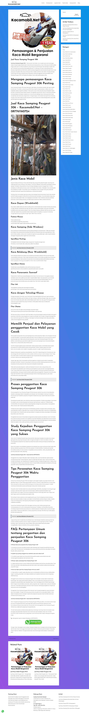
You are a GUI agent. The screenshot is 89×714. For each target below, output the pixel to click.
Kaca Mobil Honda (67, 90)
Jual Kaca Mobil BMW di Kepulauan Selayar (68, 705)
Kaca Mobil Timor (66, 142)
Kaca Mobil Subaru (67, 136)
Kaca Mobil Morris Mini (68, 115)
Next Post (56, 638)
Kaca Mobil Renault (67, 129)
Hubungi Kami (73, 3)
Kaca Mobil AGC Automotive (69, 51)
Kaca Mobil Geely (66, 86)
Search (64, 12)
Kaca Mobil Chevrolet (67, 66)
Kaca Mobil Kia (66, 101)
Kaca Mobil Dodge (67, 78)
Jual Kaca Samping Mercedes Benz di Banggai (69, 708)
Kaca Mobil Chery (67, 64)
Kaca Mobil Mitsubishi (67, 113)
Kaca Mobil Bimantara (68, 58)
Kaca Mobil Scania (67, 133)
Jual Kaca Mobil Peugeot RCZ (19, 671)
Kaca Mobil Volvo (66, 146)
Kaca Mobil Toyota (67, 144)
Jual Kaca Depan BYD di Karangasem (67, 703)
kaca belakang (30, 255)
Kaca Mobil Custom (67, 70)
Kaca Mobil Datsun (67, 76)
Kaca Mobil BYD (66, 62)
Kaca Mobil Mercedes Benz (69, 109)
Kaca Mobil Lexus (67, 105)
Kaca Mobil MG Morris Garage (69, 111)
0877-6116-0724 (41, 705)
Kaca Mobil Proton (67, 127)
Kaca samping (14, 230)
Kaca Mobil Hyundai (67, 92)
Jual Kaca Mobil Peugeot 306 (42, 671)
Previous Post (12, 638)
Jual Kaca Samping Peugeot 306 (18, 63)
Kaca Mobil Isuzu (66, 95)
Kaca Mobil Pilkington (67, 125)
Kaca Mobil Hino (66, 88)
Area (64, 49)
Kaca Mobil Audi (66, 56)
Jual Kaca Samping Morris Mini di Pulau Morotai (69, 696)
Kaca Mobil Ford (66, 82)
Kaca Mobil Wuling (67, 150)
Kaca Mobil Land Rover (68, 103)
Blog (79, 3)
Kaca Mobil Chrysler (67, 68)
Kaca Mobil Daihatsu (67, 74)
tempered (37, 267)
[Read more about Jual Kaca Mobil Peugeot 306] (45, 658)
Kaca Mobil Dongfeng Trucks (69, 80)
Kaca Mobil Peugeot (67, 123)
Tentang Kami (49, 3)
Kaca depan (13, 206)
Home (42, 3)
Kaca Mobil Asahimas (67, 54)
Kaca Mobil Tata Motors (68, 140)
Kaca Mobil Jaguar (67, 97)
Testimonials (65, 3)
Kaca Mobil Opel (66, 121)
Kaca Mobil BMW (67, 60)
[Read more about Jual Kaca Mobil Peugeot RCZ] (21, 658)
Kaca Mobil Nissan (67, 119)
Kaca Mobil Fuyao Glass (68, 84)
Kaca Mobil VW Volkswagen (69, 148)
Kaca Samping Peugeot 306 (20, 480)
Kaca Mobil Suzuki (67, 138)
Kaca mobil (43, 65)
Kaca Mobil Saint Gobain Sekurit (70, 131)
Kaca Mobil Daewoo (67, 72)
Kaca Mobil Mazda (67, 107)
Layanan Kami (57, 3)
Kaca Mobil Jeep (66, 99)
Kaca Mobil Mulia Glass (68, 117)
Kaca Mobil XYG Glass (67, 152)
